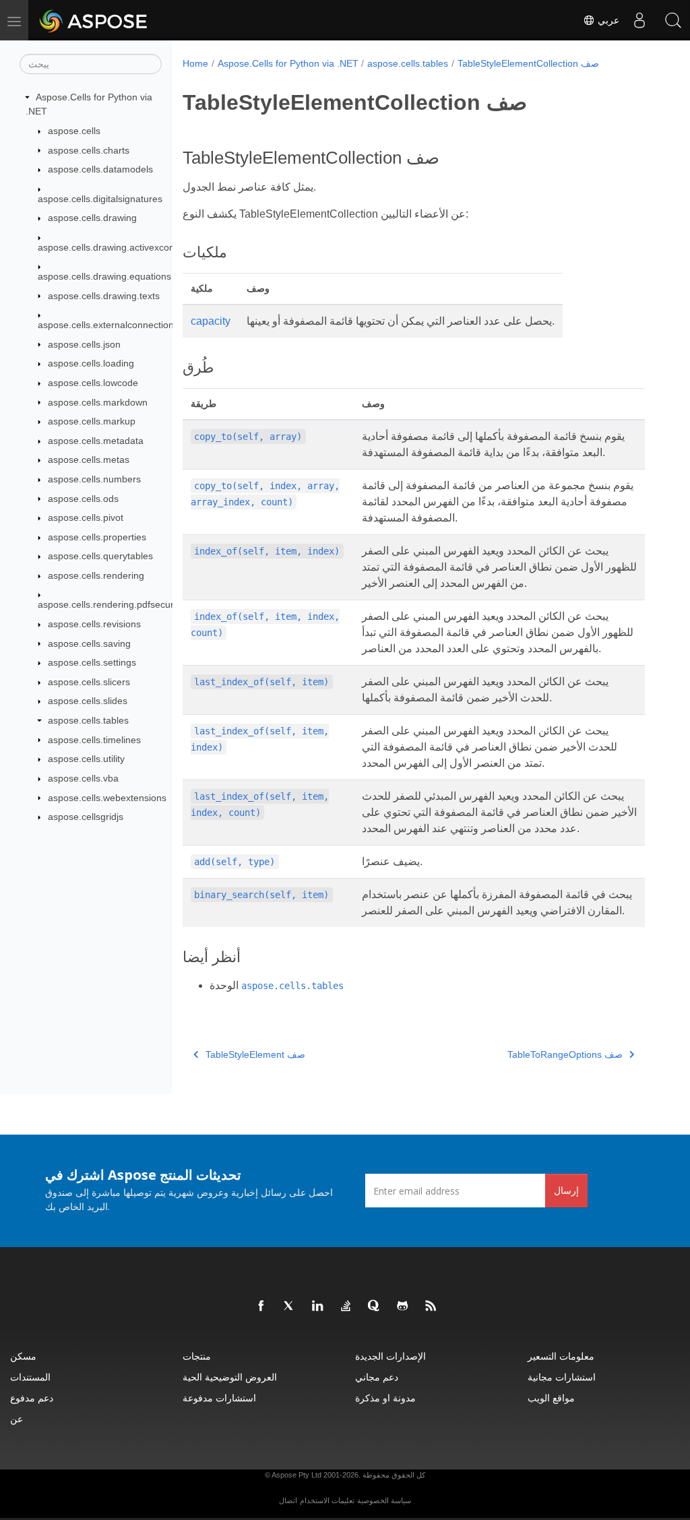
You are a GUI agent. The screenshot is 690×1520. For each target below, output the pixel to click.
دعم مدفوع (31, 1397)
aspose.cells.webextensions (107, 797)
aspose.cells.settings (92, 662)
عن (16, 1418)
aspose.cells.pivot (85, 517)
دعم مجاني (376, 1376)
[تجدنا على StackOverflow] (346, 1306)
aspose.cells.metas (88, 459)
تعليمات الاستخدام (327, 1500)
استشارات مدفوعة (219, 1397)
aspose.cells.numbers (94, 479)
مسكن (23, 1356)
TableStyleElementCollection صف (528, 63)
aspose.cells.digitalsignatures (100, 198)
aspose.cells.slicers (89, 681)
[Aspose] (94, 20)
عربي (607, 20)
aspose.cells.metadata (96, 440)
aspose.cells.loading (91, 363)
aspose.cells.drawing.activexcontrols (115, 247)
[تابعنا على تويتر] (290, 1306)
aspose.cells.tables (88, 720)
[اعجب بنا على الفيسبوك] (261, 1306)
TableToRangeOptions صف (565, 1054)
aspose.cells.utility (86, 758)
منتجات (197, 1356)
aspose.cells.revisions (94, 624)
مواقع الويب (551, 1397)
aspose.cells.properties (97, 537)
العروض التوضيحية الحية (230, 1376)
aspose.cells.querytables (100, 555)
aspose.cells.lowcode (93, 382)
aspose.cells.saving (89, 643)
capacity (210, 321)
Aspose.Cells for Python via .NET (288, 63)
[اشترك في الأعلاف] (431, 1306)
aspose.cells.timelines (94, 739)
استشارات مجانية (562, 1376)
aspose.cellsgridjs (85, 816)
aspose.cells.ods (83, 498)
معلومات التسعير (561, 1356)
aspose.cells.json (84, 344)
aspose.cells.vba (83, 778)
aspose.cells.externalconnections (108, 324)
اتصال (288, 1500)
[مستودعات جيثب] (403, 1306)
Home (195, 63)
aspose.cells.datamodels (100, 169)
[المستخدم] (639, 20)
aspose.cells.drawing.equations (104, 276)
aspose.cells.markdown (98, 402)
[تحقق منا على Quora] (374, 1306)
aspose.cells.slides (87, 700)
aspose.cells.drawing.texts (104, 295)
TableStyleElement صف (255, 1054)
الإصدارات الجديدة (390, 1356)
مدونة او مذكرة (385, 1397)
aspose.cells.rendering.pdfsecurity (110, 604)
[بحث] (673, 20)
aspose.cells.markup (91, 421)
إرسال (566, 1190)
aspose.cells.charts (88, 150)
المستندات (30, 1376)
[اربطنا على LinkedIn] (318, 1306)
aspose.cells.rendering (96, 575)
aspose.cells (74, 130)
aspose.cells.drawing (92, 217)
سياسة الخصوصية (384, 1500)
